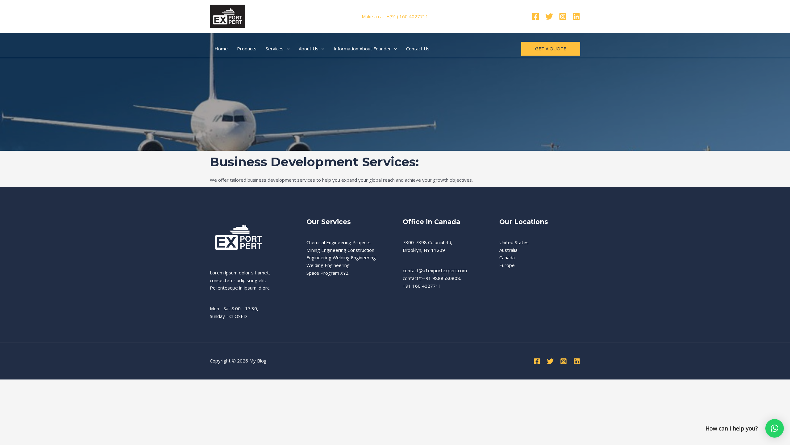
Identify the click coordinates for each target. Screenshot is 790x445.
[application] (286, 48)
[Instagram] (563, 16)
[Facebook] (535, 16)
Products (246, 48)
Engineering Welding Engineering (341, 257)
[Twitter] (549, 16)
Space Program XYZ (327, 273)
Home (221, 48)
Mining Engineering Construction (340, 250)
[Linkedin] (576, 16)
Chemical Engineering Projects (338, 242)
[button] (774, 428)
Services (275, 48)
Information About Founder (362, 48)
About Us (308, 48)
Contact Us (418, 48)
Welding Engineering (328, 265)
